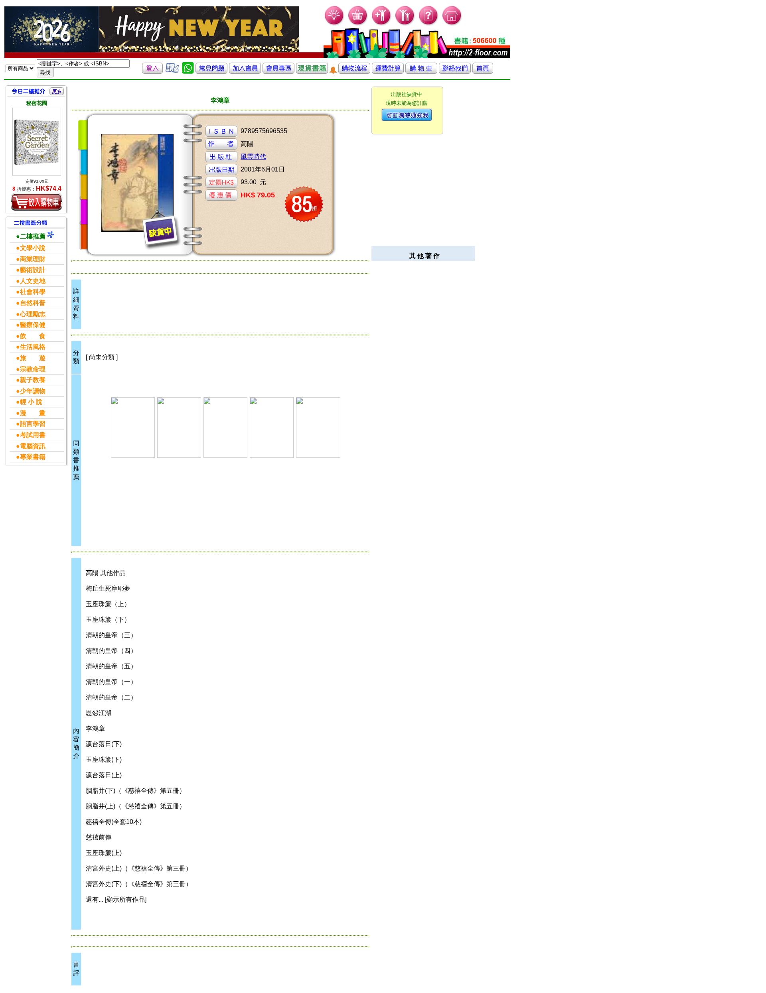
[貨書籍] (312, 71)
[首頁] (452, 24)
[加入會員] (382, 24)
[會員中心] (405, 24)
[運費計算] (388, 71)
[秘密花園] (36, 142)
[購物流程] (354, 71)
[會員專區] (278, 71)
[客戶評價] (172, 71)
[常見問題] (429, 24)
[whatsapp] (188, 71)
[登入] (152, 71)
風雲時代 (253, 156)
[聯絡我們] (455, 71)
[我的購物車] (358, 24)
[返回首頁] (482, 71)
